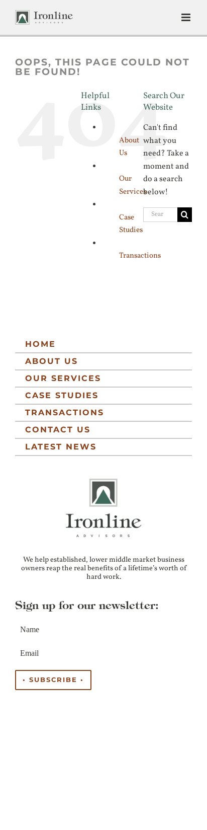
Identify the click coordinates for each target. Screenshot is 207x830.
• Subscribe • (53, 680)
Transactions (140, 256)
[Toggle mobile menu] (186, 17)
